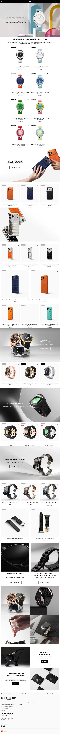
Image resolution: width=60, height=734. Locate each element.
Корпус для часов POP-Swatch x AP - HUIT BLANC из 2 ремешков (40, 67)
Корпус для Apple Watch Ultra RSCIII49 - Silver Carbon (49, 443)
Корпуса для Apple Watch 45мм (21, 693)
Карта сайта (3, 710)
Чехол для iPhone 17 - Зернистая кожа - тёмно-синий (30, 205)
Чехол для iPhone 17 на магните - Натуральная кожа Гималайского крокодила (30, 264)
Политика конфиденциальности (7, 704)
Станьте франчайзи (32, 702)
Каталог (20, 704)
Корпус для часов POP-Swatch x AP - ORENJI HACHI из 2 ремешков (20, 93)
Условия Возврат (4, 708)
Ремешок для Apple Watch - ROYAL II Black (10, 502)
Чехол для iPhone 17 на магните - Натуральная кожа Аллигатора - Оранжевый (10, 264)
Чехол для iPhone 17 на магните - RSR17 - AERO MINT (50, 325)
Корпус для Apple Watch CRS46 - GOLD (30, 383)
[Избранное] (28, 48)
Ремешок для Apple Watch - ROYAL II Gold (30, 502)
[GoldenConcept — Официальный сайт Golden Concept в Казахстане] (30, 1)
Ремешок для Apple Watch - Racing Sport (15, 538)
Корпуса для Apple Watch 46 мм (34, 693)
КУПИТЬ (44, 661)
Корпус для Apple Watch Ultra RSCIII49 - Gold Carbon (10, 443)
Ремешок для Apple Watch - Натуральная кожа (45, 538)
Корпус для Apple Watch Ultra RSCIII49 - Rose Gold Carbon (30, 443)
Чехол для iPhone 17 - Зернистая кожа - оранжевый (10, 205)
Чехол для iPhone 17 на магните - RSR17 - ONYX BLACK (30, 325)
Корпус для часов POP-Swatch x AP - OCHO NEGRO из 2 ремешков (20, 67)
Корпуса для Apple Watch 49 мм (48, 693)
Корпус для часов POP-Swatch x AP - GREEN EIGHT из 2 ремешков (20, 119)
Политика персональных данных (7, 706)
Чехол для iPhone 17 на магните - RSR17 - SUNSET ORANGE (10, 325)
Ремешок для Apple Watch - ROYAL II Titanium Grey (49, 503)
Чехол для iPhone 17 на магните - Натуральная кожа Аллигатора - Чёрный (49, 264)
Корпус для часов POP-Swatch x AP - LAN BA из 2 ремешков (40, 93)
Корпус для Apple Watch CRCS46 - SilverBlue (49, 383)
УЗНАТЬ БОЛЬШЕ (15, 582)
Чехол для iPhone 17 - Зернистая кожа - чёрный (49, 205)
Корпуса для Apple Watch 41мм (7, 693)
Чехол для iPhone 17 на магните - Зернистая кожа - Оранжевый (44, 299)
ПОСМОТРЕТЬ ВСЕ (15, 167)
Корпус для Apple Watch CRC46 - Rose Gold (10, 383)
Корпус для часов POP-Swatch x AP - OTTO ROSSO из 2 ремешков (20, 145)
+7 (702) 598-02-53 (7, 714)
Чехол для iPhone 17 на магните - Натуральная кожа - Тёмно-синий (15, 299)
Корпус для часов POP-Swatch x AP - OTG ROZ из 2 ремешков (40, 119)
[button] (1, 193)
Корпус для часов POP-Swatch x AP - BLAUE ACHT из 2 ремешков (39, 145)
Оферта (2, 702)
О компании (21, 702)
